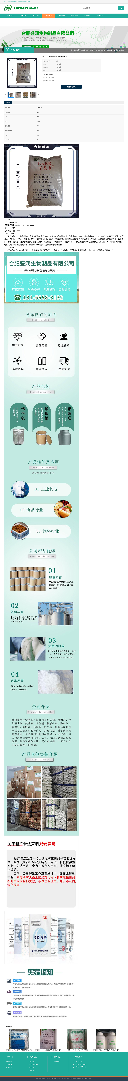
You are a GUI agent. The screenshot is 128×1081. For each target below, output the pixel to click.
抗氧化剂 (98, 50)
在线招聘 (100, 15)
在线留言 (87, 15)
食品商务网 (80, 1078)
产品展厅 (49, 15)
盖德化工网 (88, 1078)
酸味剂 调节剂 (34, 1064)
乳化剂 (32, 1061)
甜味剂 (32, 1067)
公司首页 (10, 15)
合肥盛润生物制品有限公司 (43, 1078)
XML (67, 1078)
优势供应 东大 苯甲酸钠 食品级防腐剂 (77, 1050)
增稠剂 (32, 1070)
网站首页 (84, 50)
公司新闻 (57, 1061)
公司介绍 (23, 15)
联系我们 (74, 15)
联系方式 (9, 1067)
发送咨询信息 (71, 87)
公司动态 (36, 15)
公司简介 (9, 1061)
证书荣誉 (61, 15)
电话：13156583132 (81, 1064)
